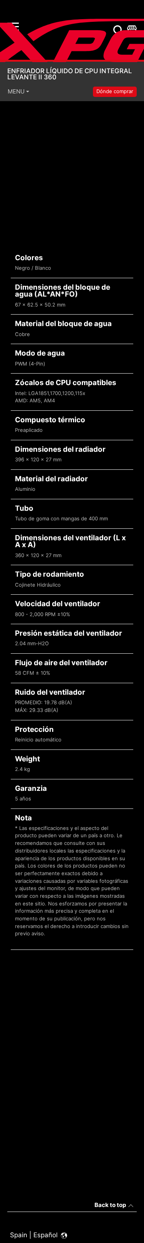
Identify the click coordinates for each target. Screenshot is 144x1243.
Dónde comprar (114, 91)
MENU (16, 91)
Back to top (110, 1205)
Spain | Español (35, 1235)
